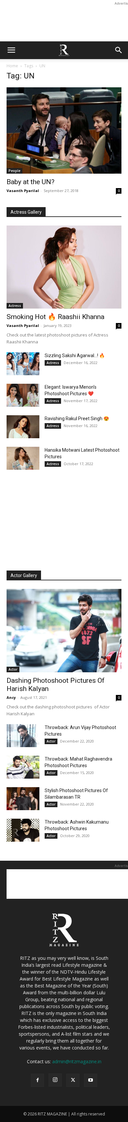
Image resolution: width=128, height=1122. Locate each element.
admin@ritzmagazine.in (76, 1061)
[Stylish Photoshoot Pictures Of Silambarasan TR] (23, 798)
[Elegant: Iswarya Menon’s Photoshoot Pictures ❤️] (23, 395)
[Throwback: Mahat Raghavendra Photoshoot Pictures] (23, 767)
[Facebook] (37, 1080)
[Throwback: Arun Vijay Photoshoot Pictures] (23, 735)
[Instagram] (55, 1080)
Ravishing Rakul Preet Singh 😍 (77, 418)
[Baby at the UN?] (64, 130)
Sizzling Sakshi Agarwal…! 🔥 (75, 355)
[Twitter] (72, 1080)
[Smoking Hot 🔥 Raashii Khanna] (64, 267)
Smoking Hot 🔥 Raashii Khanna (55, 317)
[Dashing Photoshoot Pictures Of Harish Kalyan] (64, 630)
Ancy (11, 697)
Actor (13, 669)
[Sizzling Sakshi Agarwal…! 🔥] (23, 363)
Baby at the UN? (30, 182)
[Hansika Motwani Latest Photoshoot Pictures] (23, 458)
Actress (15, 305)
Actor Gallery (24, 575)
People (14, 170)
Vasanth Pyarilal (23, 190)
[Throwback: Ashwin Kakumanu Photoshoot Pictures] (23, 830)
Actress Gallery (26, 212)
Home (12, 66)
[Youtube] (90, 1080)
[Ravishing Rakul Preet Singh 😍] (23, 426)
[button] (11, 50)
